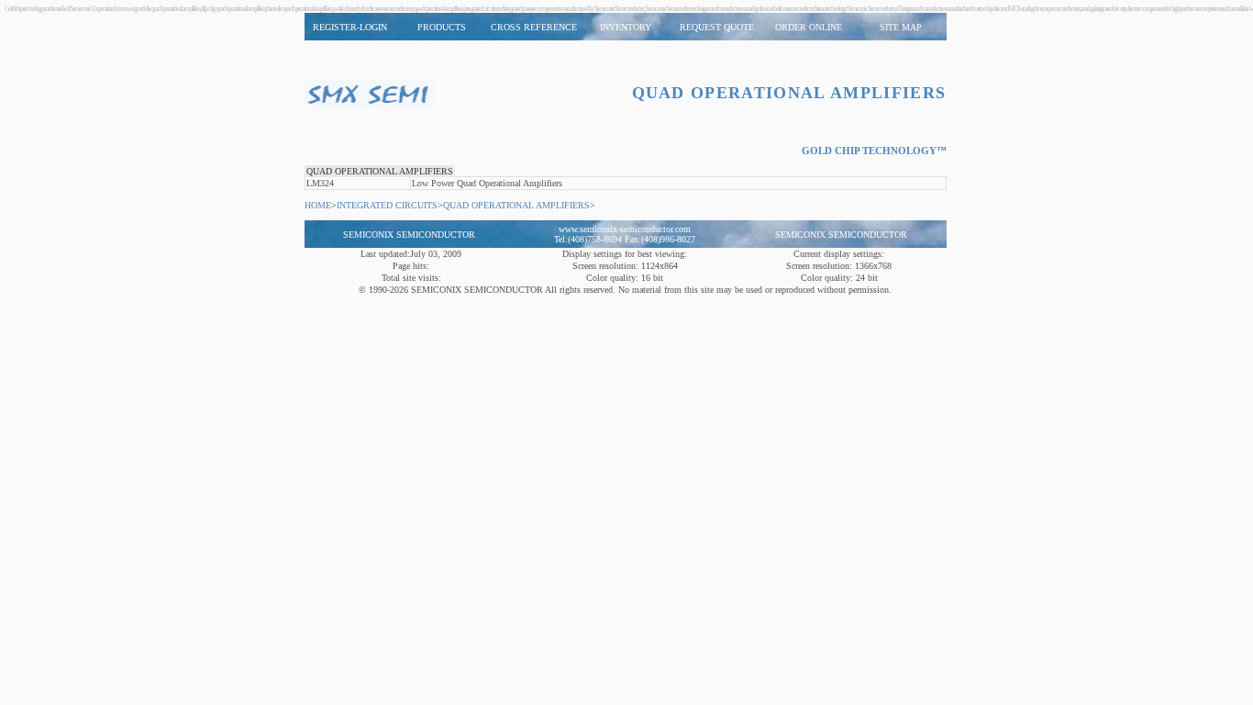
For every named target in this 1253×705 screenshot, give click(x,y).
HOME (318, 205)
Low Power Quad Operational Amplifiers (487, 183)
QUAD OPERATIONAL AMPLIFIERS (379, 171)
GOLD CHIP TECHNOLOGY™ (874, 150)
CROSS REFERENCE (534, 27)
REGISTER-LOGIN (350, 27)
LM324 (320, 183)
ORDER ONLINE (808, 27)
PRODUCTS (441, 27)
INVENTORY (625, 27)
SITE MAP (901, 27)
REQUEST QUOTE (717, 27)
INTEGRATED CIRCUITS (387, 205)
